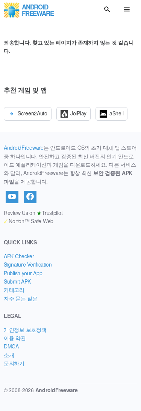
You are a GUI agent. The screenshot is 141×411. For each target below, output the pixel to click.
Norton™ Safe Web (28, 221)
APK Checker (19, 256)
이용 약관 (15, 338)
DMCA (11, 346)
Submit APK (17, 281)
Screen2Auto (32, 113)
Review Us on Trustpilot (33, 212)
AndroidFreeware (24, 147)
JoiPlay (78, 113)
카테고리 (14, 289)
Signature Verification (28, 264)
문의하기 (14, 363)
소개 (9, 355)
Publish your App (23, 273)
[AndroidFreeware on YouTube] (12, 197)
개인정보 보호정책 (25, 329)
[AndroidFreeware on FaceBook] (30, 197)
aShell (116, 113)
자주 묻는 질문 (21, 298)
